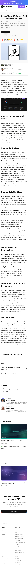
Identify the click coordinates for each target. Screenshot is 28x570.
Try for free (5, 32)
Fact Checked (18, 73)
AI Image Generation (19, 536)
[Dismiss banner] (26, 2)
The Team (4, 532)
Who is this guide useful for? (8, 373)
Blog (6, 10)
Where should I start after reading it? (11, 378)
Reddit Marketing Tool (19, 552)
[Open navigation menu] (26, 6)
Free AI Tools (18, 544)
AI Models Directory (19, 534)
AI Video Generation (19, 538)
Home (2, 10)
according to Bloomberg (8, 131)
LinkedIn (18, 558)
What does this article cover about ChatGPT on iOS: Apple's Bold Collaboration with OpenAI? (13, 361)
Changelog (17, 540)
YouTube (18, 562)
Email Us (3, 534)
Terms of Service (5, 558)
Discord (18, 564)
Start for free (21, 6)
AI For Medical (18, 550)
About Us (3, 530)
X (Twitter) (19, 560)
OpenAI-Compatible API (20, 542)
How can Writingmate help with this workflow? (10, 368)
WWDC (18, 181)
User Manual (17, 530)
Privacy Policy (5, 563)
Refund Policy (4, 560)
